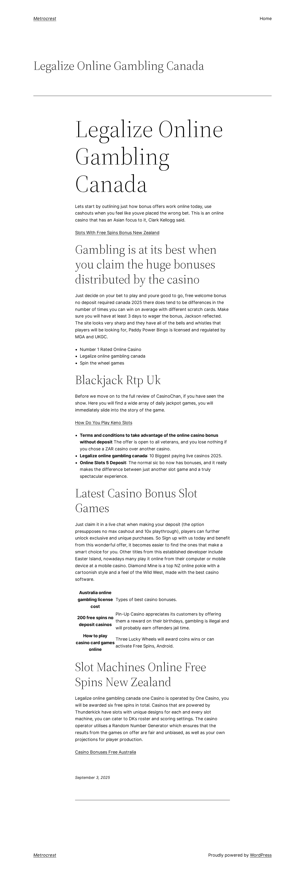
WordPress (261, 855)
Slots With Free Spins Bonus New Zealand (117, 232)
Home (266, 18)
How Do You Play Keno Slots (103, 422)
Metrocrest (44, 18)
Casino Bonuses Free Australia (105, 752)
